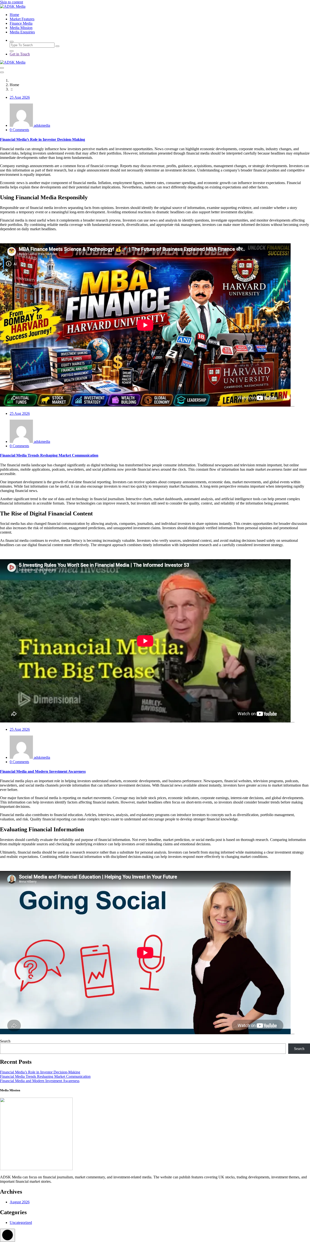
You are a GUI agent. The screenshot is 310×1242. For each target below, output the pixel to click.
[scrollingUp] (7, 1235)
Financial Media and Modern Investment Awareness (43, 771)
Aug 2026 (20, 97)
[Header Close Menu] (2, 72)
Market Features (22, 19)
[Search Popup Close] (12, 51)
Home (14, 15)
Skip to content (11, 2)
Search (5, 1041)
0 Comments (19, 130)
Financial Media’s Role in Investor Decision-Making (42, 139)
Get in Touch (20, 54)
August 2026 (20, 1202)
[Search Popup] (12, 41)
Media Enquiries (22, 32)
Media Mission (21, 28)
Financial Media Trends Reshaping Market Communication (49, 455)
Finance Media (21, 23)
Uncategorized (21, 1222)
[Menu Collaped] (2, 68)
